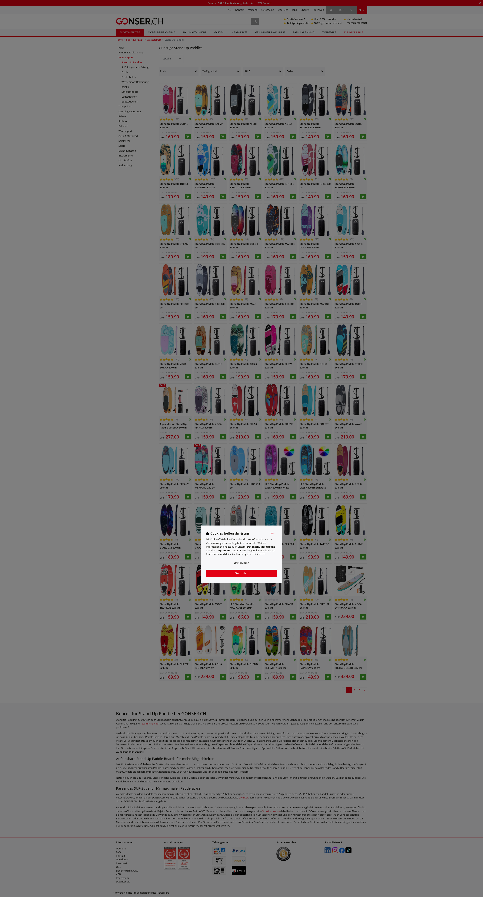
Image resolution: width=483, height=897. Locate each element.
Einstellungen (241, 562)
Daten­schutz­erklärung (261, 546)
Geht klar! (241, 573)
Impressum (224, 550)
